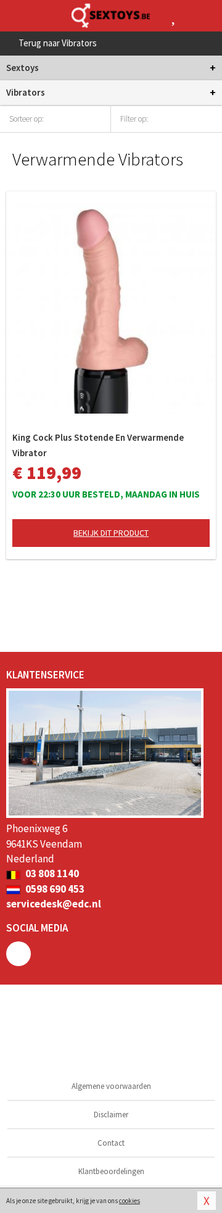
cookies (129, 1200)
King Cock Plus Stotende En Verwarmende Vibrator (98, 445)
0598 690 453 (53, 889)
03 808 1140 (51, 873)
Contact (111, 1143)
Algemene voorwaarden (111, 1086)
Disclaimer (111, 1114)
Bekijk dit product (111, 532)
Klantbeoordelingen (111, 1171)
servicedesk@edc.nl (53, 904)
